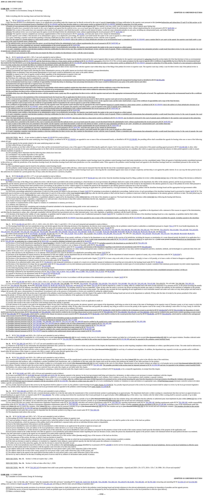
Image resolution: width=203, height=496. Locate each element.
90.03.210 (30, 237)
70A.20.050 (87, 230)
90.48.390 (150, 314)
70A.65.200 (44, 232)
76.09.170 (90, 232)
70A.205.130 (142, 243)
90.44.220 (56, 273)
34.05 (87, 191)
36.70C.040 (21, 416)
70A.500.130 (100, 325)
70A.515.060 (174, 230)
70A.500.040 (73, 402)
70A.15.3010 (78, 234)
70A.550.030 (62, 232)
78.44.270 (65, 260)
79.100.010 (48, 262)
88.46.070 (191, 234)
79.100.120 (159, 262)
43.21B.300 (20, 282)
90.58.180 (19, 176)
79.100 (107, 228)
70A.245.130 (24, 232)
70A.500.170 (22, 404)
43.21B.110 (20, 224)
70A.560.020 (82, 232)
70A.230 (40, 230)
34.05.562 (170, 28)
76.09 (102, 254)
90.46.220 (88, 241)
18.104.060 (42, 234)
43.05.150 (53, 375)
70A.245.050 (193, 230)
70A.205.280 (107, 234)
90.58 (73, 270)
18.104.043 (34, 234)
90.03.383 (45, 241)
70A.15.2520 (68, 234)
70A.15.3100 (89, 271)
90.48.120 (27, 235)
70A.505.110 (145, 230)
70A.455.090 (53, 232)
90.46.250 (19, 235)
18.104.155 (59, 230)
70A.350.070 (164, 230)
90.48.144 (136, 232)
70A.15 (171, 226)
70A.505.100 (135, 230)
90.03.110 (46, 273)
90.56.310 (144, 232)
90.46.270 (129, 232)
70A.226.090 (99, 245)
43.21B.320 (183, 147)
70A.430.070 (115, 230)
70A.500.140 (149, 402)
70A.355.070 (106, 230)
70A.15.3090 (80, 271)
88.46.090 (113, 232)
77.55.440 (98, 232)
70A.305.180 (11, 314)
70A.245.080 (15, 232)
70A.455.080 (46, 266)
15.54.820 (78, 247)
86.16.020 (183, 234)
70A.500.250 (102, 404)
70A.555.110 (72, 232)
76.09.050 (176, 254)
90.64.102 (162, 232)
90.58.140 (91, 178)
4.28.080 (108, 445)
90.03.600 (121, 232)
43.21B (50, 137)
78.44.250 (106, 232)
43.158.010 (111, 24)
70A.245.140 (34, 232)
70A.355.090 (31, 316)
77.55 (99, 258)
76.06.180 (67, 256)
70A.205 (91, 243)
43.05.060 (30, 375)
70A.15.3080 (70, 271)
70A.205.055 (123, 239)
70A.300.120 (20, 344)
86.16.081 (20, 373)
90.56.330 (151, 232)
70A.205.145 (146, 247)
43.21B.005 (54, 24)
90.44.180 (111, 271)
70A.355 (95, 285)
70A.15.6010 (97, 234)
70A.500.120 (116, 402)
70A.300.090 (77, 230)
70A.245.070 (5, 232)
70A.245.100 (108, 312)
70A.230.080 (37, 321)
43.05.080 (43, 375)
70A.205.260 (9, 241)
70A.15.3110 (99, 271)
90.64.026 (49, 251)
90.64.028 (70, 251)
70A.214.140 (117, 234)
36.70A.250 (160, 80)
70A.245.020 (146, 234)
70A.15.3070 (60, 271)
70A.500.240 (73, 404)
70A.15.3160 (68, 230)
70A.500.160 (182, 402)
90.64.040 (57, 235)
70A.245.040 (183, 230)
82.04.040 (117, 369)
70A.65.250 (83, 314)
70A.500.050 (46, 395)
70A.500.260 (125, 230)
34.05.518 (20, 20)
